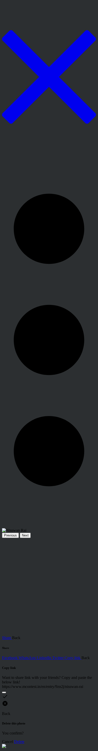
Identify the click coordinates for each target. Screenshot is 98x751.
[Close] (4, 692)
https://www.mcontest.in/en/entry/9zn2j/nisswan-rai (42, 686)
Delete (19, 741)
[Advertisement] (49, 587)
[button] (49, 340)
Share (7, 638)
